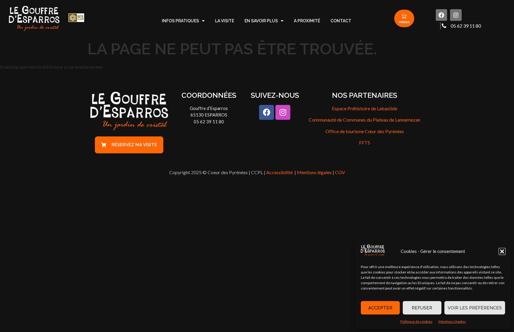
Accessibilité (280, 172)
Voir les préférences (475, 308)
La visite (224, 20)
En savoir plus (261, 20)
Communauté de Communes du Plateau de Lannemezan (364, 119)
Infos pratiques (180, 20)
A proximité (307, 20)
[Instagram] (455, 15)
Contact (340, 20)
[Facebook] (441, 15)
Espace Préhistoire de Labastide (364, 108)
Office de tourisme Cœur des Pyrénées (364, 131)
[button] (502, 251)
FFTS (364, 142)
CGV (340, 172)
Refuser (422, 308)
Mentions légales (452, 321)
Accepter (380, 308)
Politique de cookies (416, 321)
